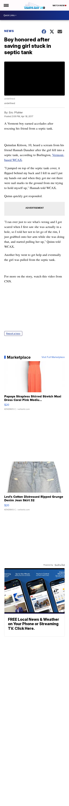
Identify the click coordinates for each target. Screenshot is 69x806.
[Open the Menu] (6, 5)
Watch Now (59, 5)
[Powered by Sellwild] (59, 565)
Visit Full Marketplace (53, 357)
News (9, 31)
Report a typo (13, 333)
